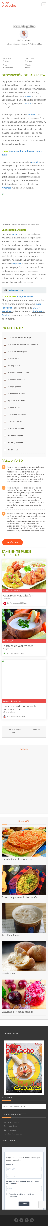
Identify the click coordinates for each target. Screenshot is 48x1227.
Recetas (16, 44)
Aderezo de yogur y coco (18, 645)
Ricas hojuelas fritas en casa (17, 859)
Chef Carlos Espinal (24, 40)
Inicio (9, 44)
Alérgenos (13, 542)
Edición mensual (10, 1130)
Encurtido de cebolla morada (17, 1011)
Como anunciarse (10, 1126)
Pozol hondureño (11, 935)
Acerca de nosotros (11, 1122)
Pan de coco (8, 973)
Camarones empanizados (18, 595)
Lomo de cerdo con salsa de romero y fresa (19, 707)
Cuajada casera (25, 296)
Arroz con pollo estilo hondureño (20, 897)
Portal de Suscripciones (13, 1134)
